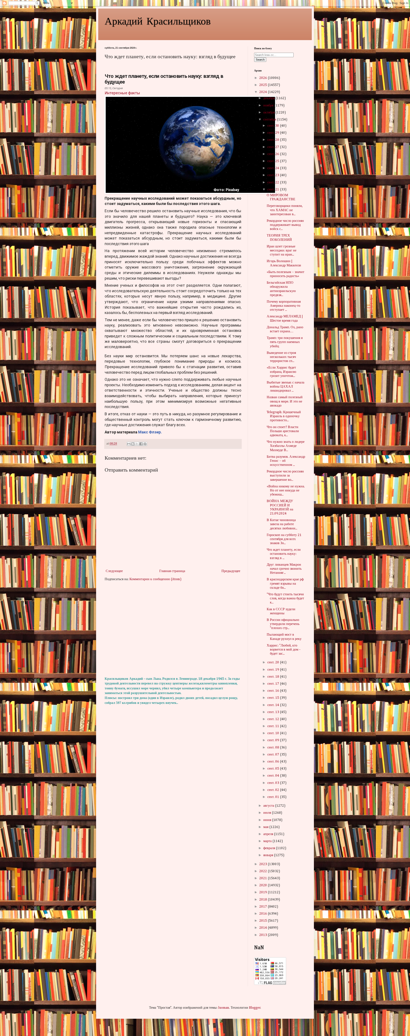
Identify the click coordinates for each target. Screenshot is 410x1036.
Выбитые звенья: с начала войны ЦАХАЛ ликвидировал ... (285, 386)
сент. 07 (273, 754)
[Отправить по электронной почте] (129, 444)
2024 (263, 92)
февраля (269, 848)
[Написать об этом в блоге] (133, 444)
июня (267, 820)
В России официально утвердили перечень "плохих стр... (283, 624)
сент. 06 (273, 761)
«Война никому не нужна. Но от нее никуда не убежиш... (286, 490)
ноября (268, 105)
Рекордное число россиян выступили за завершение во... (285, 475)
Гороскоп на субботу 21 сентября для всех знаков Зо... (284, 539)
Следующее (114, 571)
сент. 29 (273, 133)
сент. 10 (273, 733)
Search (260, 59)
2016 (263, 913)
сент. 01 (273, 797)
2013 (263, 935)
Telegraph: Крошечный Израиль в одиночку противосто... (284, 416)
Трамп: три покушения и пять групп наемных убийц (285, 342)
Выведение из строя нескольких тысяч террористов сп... (281, 357)
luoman (223, 1008)
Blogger (255, 1008)
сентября (270, 119)
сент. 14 (273, 705)
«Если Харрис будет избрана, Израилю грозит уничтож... (281, 372)
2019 (263, 892)
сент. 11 (273, 726)
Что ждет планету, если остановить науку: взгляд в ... (284, 554)
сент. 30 (273, 126)
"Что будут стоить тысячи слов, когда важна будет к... (285, 598)
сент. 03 (273, 783)
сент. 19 (273, 669)
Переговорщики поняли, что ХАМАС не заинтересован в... (285, 210)
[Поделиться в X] (137, 444)
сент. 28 (273, 140)
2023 (263, 864)
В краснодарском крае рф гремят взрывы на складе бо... (285, 583)
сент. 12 (273, 719)
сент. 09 (273, 740)
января (268, 855)
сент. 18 (273, 677)
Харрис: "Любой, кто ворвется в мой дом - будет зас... (283, 649)
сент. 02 (273, 790)
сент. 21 (273, 189)
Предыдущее (230, 571)
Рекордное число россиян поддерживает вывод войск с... (285, 225)
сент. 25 (273, 161)
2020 (263, 885)
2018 (263, 899)
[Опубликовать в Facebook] (141, 444)
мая (266, 827)
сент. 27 (273, 147)
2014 (263, 928)
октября (269, 112)
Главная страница (172, 571)
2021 (263, 878)
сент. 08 (273, 747)
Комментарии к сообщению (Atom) (155, 579)
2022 (263, 871)
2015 (263, 921)
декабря (269, 98)
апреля (268, 834)
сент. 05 (273, 768)
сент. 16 (273, 691)
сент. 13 (273, 712)
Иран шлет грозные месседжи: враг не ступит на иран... (281, 250)
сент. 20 (273, 662)
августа (269, 806)
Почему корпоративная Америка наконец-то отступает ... (284, 306)
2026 (263, 78)
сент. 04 (273, 775)
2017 (263, 906)
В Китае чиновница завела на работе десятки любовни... (282, 524)
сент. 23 (273, 175)
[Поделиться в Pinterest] (145, 444)
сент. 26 (273, 154)
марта (267, 841)
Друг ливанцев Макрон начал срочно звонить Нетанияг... (284, 569)
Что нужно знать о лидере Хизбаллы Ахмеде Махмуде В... (286, 446)
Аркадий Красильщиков (158, 20)
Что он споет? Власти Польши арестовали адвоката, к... (283, 431)
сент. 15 (273, 698)
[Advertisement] (173, 629)
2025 (263, 85)
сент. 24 (273, 168)
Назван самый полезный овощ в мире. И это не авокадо (285, 401)
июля (267, 813)
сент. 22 (273, 182)
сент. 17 (273, 684)
